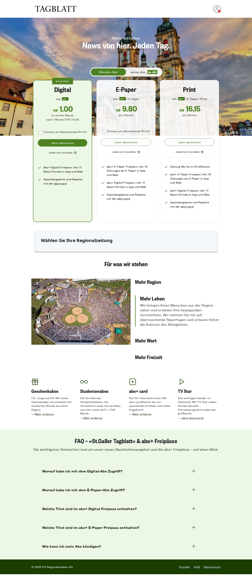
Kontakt (184, 566)
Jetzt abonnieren (192, 418)
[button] (178, 282)
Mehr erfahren (44, 414)
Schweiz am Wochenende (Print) (65, 132)
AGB (197, 566)
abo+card (60, 183)
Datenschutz (212, 566)
